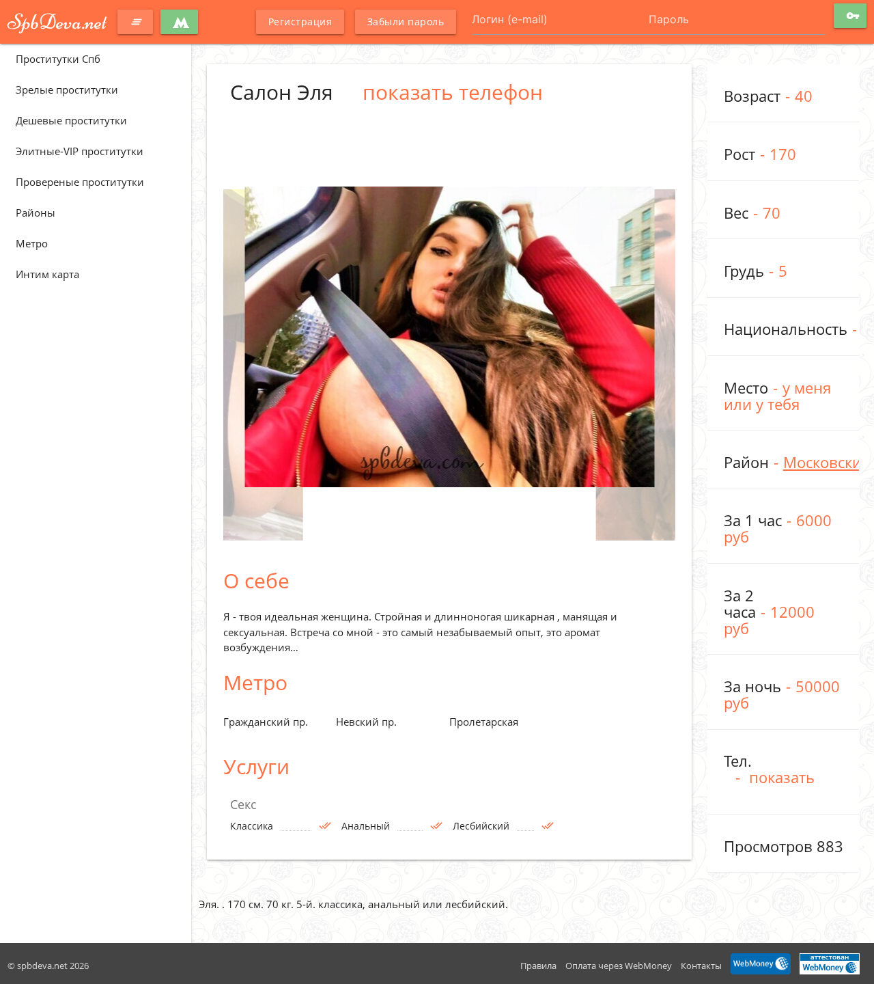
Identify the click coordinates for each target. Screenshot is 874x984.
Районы (35, 212)
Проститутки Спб (58, 59)
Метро (32, 243)
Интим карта (47, 274)
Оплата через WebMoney (618, 965)
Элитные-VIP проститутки (79, 151)
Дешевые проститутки (71, 120)
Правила (538, 965)
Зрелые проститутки (67, 89)
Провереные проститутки (80, 182)
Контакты (701, 965)
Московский (827, 462)
